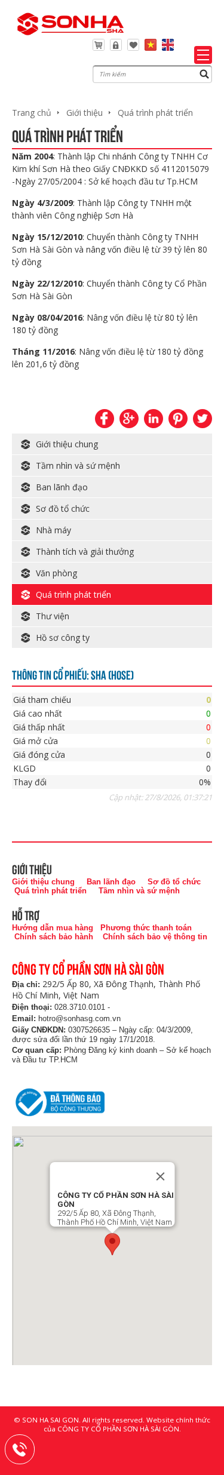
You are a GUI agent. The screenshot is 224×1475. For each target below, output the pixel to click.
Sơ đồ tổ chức (63, 508)
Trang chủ (31, 112)
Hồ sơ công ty (63, 637)
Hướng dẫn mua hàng (52, 927)
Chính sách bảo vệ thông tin (155, 936)
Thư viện (52, 616)
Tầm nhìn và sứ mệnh (78, 465)
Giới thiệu (84, 112)
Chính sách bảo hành (53, 936)
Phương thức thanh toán (146, 927)
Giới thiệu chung (67, 444)
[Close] (160, 1176)
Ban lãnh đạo (62, 487)
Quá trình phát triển (155, 112)
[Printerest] (178, 418)
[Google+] (129, 418)
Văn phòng (56, 573)
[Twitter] (202, 418)
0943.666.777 (27, 1447)
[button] (112, 1244)
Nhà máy (53, 530)
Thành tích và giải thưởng (85, 551)
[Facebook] (104, 418)
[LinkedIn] (153, 418)
